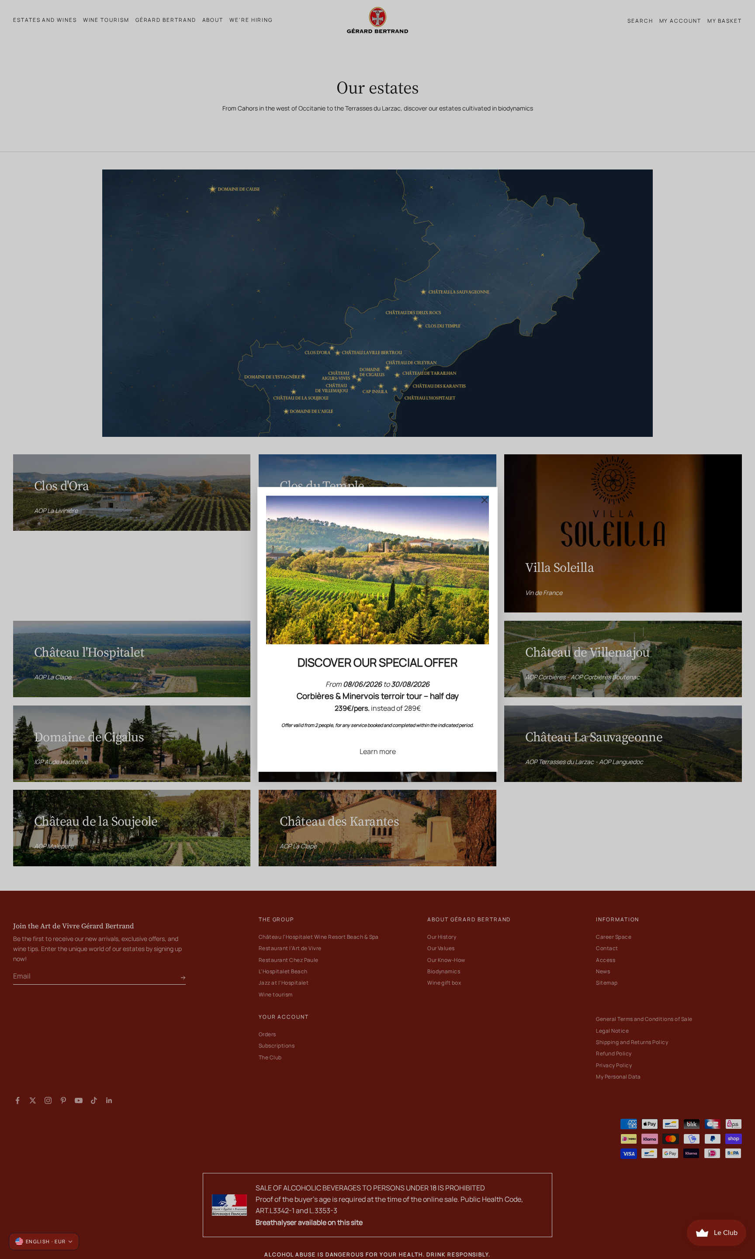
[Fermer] (484, 500)
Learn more (378, 751)
